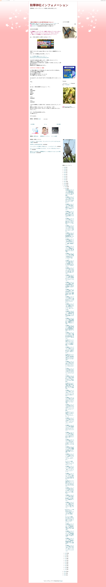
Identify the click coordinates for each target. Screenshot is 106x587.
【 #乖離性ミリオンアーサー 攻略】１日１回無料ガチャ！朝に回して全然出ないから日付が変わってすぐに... (69, 214)
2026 (65, 167)
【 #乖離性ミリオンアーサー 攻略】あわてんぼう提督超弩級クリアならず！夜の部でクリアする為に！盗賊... (69, 192)
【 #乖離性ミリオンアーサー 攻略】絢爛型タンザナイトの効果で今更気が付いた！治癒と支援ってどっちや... (69, 449)
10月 (66, 553)
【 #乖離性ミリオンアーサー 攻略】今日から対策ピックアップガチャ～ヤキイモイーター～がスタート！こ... (69, 421)
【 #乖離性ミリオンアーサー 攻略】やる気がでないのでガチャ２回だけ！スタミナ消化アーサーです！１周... (69, 400)
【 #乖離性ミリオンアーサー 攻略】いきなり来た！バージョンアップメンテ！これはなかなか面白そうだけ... (69, 393)
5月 (66, 562)
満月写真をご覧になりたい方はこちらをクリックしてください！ (44, 23)
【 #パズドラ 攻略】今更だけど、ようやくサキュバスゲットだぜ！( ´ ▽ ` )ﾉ (69, 463)
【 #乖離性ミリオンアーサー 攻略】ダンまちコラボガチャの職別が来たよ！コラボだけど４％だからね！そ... (69, 299)
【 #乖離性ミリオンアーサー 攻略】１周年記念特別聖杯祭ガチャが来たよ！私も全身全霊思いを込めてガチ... (69, 285)
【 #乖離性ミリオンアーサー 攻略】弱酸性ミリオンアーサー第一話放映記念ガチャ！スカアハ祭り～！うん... (69, 256)
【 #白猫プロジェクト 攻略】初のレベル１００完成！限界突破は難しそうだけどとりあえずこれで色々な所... (69, 357)
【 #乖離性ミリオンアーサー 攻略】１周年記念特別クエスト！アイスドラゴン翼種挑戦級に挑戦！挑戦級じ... (69, 292)
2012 (65, 574)
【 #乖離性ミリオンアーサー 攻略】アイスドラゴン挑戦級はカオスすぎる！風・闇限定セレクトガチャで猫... (69, 249)
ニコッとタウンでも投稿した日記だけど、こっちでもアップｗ (43, 146)
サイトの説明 (54, 136)
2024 (65, 170)
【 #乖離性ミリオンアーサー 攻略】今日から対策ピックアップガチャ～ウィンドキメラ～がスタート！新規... (69, 407)
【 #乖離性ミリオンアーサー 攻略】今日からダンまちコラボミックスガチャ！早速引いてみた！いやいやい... (69, 228)
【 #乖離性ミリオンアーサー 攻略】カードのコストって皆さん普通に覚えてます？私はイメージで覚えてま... (69, 221)
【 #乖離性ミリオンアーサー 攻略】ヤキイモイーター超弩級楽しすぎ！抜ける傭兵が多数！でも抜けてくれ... (69, 534)
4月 (66, 563)
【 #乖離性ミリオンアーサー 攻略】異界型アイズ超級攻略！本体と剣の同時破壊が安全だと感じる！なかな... (69, 328)
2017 (65, 181)
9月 (66, 555)
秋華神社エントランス (45, 136)
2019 (65, 177)
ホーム (45, 124)
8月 (66, 556)
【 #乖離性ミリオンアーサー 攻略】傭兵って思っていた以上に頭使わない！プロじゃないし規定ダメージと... (69, 207)
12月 (66, 186)
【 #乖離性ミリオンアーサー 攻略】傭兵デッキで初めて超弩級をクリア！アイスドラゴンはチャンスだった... (69, 278)
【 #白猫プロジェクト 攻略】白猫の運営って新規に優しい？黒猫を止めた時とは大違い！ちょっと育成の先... (69, 386)
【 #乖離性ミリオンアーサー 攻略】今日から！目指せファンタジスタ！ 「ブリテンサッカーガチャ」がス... (69, 457)
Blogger (61, 580)
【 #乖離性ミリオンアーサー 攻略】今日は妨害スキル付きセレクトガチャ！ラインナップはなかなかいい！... (69, 364)
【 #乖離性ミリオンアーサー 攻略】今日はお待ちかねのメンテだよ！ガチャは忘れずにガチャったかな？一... (69, 200)
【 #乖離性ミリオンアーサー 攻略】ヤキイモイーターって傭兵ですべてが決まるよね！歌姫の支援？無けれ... (69, 476)
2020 (65, 176)
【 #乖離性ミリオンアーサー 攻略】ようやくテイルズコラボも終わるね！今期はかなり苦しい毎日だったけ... (69, 350)
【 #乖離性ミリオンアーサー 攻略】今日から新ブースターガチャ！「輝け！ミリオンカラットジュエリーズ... (69, 548)
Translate (67, 84)
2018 (65, 179)
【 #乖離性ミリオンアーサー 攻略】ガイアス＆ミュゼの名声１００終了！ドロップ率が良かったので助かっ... (69, 442)
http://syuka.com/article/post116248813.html (39, 57)
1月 (66, 569)
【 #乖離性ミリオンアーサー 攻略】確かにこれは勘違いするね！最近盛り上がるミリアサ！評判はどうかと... (69, 263)
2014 (65, 571)
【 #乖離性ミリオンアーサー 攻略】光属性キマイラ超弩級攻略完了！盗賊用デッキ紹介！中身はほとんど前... (69, 321)
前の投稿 (58, 124)
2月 (66, 567)
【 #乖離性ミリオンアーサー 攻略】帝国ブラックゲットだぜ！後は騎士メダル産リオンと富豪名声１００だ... (69, 498)
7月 (66, 558)
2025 (65, 169)
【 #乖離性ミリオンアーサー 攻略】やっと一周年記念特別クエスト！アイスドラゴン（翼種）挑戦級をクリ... (69, 242)
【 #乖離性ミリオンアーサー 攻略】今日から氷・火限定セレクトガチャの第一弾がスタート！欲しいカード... (69, 505)
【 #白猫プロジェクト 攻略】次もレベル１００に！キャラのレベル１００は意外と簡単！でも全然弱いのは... (69, 342)
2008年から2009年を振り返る (36, 144)
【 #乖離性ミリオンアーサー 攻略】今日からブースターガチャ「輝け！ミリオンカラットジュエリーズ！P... (69, 469)
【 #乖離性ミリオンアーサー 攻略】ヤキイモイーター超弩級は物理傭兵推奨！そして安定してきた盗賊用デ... (69, 541)
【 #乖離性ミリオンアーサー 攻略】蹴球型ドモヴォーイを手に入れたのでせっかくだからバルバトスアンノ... (69, 428)
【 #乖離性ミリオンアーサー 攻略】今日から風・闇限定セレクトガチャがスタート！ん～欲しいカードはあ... (69, 306)
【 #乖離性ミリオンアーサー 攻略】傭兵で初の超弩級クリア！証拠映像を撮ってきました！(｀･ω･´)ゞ (69, 235)
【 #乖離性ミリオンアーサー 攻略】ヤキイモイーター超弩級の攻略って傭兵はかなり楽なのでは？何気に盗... (69, 526)
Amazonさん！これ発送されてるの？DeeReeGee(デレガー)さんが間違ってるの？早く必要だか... (69, 512)
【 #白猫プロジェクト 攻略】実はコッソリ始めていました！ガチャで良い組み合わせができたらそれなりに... (69, 483)
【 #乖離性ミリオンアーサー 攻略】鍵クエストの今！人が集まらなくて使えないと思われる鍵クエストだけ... (69, 435)
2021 (65, 174)
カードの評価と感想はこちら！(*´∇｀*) (38, 56)
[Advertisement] (53, 15)
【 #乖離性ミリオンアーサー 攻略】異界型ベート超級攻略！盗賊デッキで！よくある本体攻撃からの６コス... (69, 314)
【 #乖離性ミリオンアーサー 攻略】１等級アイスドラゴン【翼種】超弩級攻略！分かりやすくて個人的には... (69, 335)
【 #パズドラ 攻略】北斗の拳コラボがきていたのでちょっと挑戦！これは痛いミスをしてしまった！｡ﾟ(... (69, 519)
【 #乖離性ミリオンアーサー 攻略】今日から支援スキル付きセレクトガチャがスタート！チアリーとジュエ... (69, 371)
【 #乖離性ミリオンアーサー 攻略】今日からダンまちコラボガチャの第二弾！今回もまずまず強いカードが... (69, 270)
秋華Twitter (36, 136)
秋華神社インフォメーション (49, 5)
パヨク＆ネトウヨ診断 (67, 106)
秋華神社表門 (34, 24)
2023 (65, 172)
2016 (65, 183)
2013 (65, 573)
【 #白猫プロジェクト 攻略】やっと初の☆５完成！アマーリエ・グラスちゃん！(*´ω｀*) (69, 414)
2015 (65, 185)
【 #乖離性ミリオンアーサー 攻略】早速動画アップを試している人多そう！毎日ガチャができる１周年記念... (69, 379)
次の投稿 (32, 124)
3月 (66, 565)
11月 (66, 188)
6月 (66, 560)
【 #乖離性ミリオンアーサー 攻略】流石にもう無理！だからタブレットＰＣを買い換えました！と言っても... (69, 490)
